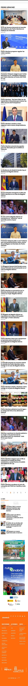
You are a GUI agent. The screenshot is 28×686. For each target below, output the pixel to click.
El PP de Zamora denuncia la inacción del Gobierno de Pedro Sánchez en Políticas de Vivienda (13, 28)
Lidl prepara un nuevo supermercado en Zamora (14, 532)
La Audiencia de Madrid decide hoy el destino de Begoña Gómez (13, 171)
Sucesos (4, 657)
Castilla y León (4, 648)
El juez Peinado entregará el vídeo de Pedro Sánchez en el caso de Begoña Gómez (13, 194)
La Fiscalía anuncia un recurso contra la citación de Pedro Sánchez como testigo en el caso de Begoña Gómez (13, 364)
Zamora (4, 628)
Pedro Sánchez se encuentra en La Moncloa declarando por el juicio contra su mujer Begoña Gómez (12, 292)
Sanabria (4, 638)
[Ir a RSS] (25, 616)
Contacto (22, 643)
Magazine (4, 662)
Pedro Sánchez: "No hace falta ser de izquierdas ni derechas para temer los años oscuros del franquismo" (13, 101)
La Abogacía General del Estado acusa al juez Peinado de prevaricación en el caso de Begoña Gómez (13, 267)
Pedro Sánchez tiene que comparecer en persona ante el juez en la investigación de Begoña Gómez (13, 340)
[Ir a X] (15, 616)
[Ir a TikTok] (13, 616)
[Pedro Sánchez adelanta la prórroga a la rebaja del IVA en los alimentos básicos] (14, 399)
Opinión (13, 630)
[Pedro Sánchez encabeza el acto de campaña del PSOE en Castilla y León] (14, 474)
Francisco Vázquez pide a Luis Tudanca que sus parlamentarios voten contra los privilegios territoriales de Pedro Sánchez (14, 243)
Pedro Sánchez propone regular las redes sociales (12, 52)
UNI (12, 628)
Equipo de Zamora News (22, 629)
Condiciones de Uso (22, 634)
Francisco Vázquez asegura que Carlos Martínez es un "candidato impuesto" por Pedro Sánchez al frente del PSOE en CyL (13, 76)
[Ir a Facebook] (11, 616)
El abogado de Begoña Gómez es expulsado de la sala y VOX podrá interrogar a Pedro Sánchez (12, 316)
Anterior (2, 492)
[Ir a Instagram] (18, 616)
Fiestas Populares (4, 644)
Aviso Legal (22, 641)
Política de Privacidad (22, 638)
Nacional (4, 660)
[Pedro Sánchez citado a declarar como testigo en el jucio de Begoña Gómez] (14, 376)
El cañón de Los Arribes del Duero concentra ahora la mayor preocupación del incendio (14, 525)
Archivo (13, 638)
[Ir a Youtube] (22, 616)
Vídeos (13, 635)
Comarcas (4, 640)
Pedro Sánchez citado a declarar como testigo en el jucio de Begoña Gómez (14, 387)
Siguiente (25, 492)
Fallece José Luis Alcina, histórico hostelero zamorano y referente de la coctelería (14, 517)
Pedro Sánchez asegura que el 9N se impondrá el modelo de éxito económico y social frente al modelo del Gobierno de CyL (13, 461)
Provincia (4, 630)
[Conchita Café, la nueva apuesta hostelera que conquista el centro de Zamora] (3, 507)
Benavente (4, 633)
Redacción (3, 32)
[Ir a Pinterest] (20, 616)
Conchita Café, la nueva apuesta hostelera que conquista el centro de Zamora (13, 509)
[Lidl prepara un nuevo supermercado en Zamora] (3, 532)
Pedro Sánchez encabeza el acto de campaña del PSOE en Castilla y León (13, 485)
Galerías (13, 633)
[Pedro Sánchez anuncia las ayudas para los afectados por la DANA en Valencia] (14, 136)
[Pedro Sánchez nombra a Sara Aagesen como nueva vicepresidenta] (14, 113)
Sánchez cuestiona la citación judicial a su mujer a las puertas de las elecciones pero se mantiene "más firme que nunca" (14, 435)
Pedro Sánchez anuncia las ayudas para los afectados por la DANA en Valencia (12, 147)
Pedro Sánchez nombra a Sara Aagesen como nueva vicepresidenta (13, 124)
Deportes (4, 655)
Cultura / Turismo (4, 651)
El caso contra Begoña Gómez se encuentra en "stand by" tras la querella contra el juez (11, 218)
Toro (3, 635)
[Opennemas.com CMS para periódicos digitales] (14, 678)
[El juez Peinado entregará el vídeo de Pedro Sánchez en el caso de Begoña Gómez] (14, 182)
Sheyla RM (3, 150)
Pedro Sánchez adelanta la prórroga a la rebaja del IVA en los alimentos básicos (13, 410)
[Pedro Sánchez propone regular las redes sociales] (14, 41)
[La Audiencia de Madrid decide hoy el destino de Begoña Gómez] (14, 160)
